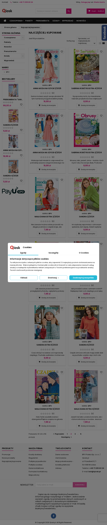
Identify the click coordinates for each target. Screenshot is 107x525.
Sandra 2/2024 (86, 216)
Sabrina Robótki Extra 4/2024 (86, 88)
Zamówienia (60, 458)
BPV (7, 72)
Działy (56, 20)
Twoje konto (63, 448)
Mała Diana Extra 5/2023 (47, 409)
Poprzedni (58, 434)
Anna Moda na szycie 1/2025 (47, 88)
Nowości (81, 20)
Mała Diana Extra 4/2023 (86, 409)
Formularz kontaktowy (38, 471)
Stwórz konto (99, 2)
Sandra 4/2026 (10, 176)
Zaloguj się (85, 2)
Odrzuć (23, 277)
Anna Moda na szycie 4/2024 (47, 152)
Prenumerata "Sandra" (13, 99)
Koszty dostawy (35, 454)
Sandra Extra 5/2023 (47, 345)
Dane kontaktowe (36, 468)
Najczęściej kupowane (11, 461)
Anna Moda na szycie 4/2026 (13, 150)
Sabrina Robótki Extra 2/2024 (86, 152)
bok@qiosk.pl (94, 471)
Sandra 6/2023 (86, 345)
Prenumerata (42, 20)
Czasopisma (16, 20)
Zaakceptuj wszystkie (83, 277)
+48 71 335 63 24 (26, 2)
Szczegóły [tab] (53, 252)
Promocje (6, 454)
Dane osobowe (62, 454)
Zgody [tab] (23, 252)
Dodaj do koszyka (47, 105)
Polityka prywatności (37, 461)
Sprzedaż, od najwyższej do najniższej (87, 41)
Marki (5, 67)
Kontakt (5, 2)
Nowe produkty (8, 458)
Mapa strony (34, 475)
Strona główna (11, 33)
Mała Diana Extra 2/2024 (47, 216)
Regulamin (33, 458)
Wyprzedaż (67, 20)
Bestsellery (8, 79)
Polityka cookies (35, 465)
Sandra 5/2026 (10, 125)
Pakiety (29, 20)
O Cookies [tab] (84, 252)
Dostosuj (52, 277)
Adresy (58, 468)
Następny (66, 437)
